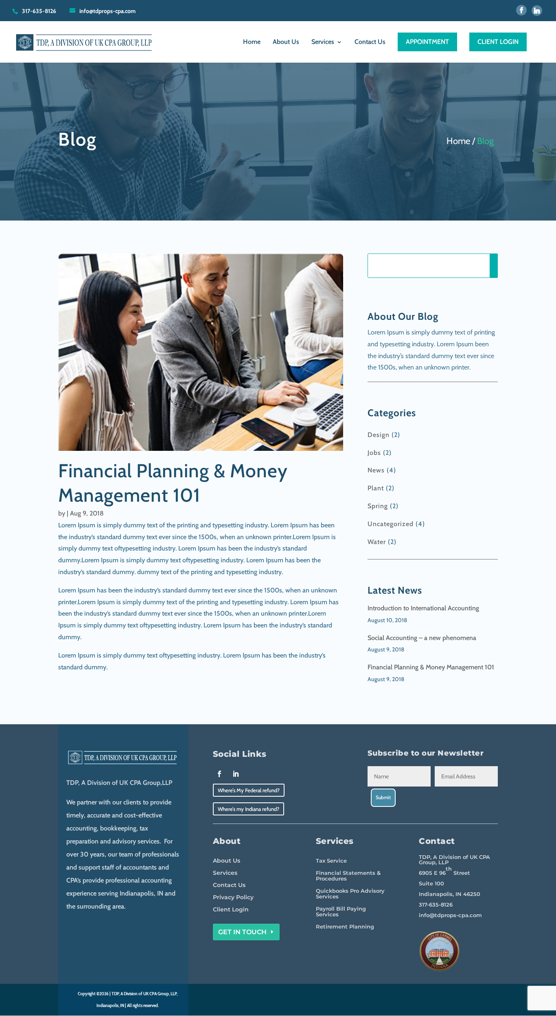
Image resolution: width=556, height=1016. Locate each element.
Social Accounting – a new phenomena (422, 638)
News (376, 470)
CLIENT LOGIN (498, 42)
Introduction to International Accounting (423, 608)
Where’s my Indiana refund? (248, 809)
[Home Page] (85, 41)
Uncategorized (391, 524)
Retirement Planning (345, 927)
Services (322, 42)
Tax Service (331, 861)
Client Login (231, 910)
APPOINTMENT (427, 42)
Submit (383, 797)
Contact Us (370, 42)
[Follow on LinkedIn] (235, 773)
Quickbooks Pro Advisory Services (350, 894)
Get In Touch (242, 932)
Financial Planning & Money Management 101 (431, 667)
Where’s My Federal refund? (249, 790)
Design (379, 435)
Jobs (374, 453)
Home (251, 42)
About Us (286, 42)
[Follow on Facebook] (219, 773)
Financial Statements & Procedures (348, 876)
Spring (378, 506)
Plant (376, 488)
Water (377, 542)
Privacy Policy (233, 897)
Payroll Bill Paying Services (341, 912)
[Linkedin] (537, 10)
